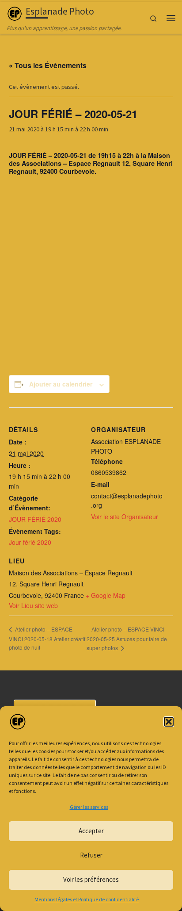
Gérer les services (89, 807)
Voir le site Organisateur (124, 516)
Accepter (91, 831)
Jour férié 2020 (30, 542)
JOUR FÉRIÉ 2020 (35, 519)
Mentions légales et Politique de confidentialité (86, 899)
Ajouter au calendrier (60, 383)
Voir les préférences (91, 879)
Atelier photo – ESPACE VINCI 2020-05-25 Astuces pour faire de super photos (127, 638)
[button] (168, 721)
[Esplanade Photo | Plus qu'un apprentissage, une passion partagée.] (15, 13)
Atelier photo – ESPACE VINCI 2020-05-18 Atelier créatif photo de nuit (47, 638)
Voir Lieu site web (33, 605)
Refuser (91, 855)
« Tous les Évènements (48, 65)
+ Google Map (105, 595)
